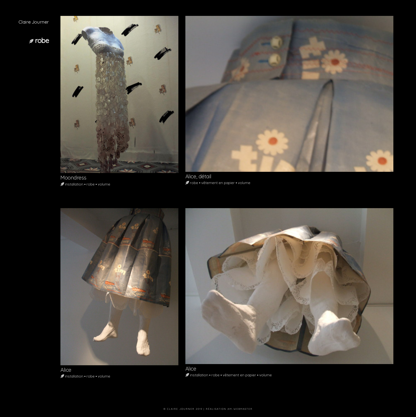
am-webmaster (240, 408)
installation (74, 184)
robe (90, 184)
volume (104, 184)
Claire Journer (34, 22)
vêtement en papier (218, 182)
